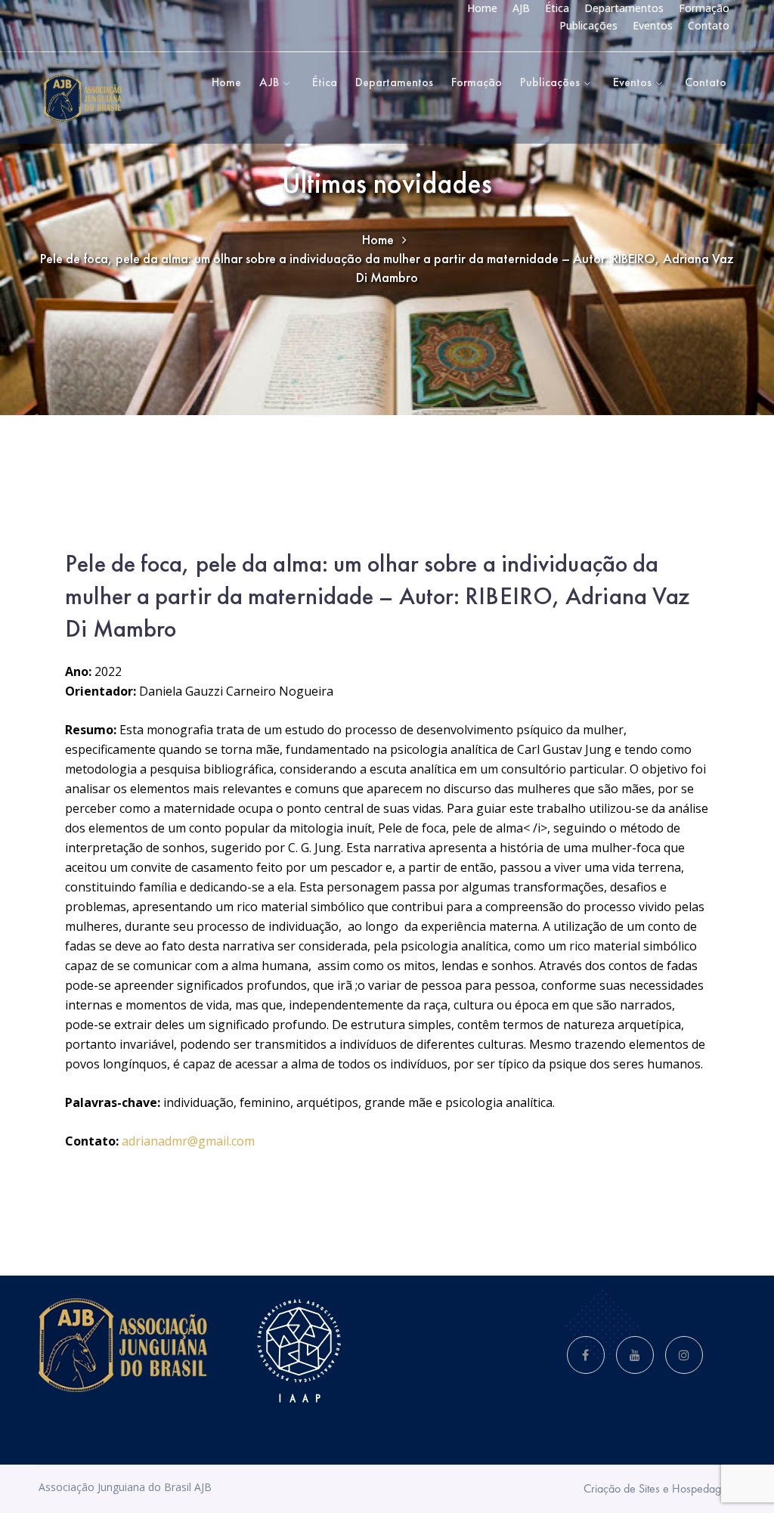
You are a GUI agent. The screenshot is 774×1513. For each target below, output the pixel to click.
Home (482, 8)
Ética (557, 8)
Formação (704, 8)
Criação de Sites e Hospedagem (659, 1488)
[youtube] (635, 1355)
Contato (708, 25)
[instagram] (684, 1355)
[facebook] (586, 1355)
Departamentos (624, 8)
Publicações (588, 25)
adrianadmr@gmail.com (188, 1141)
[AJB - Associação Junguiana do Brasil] (82, 96)
